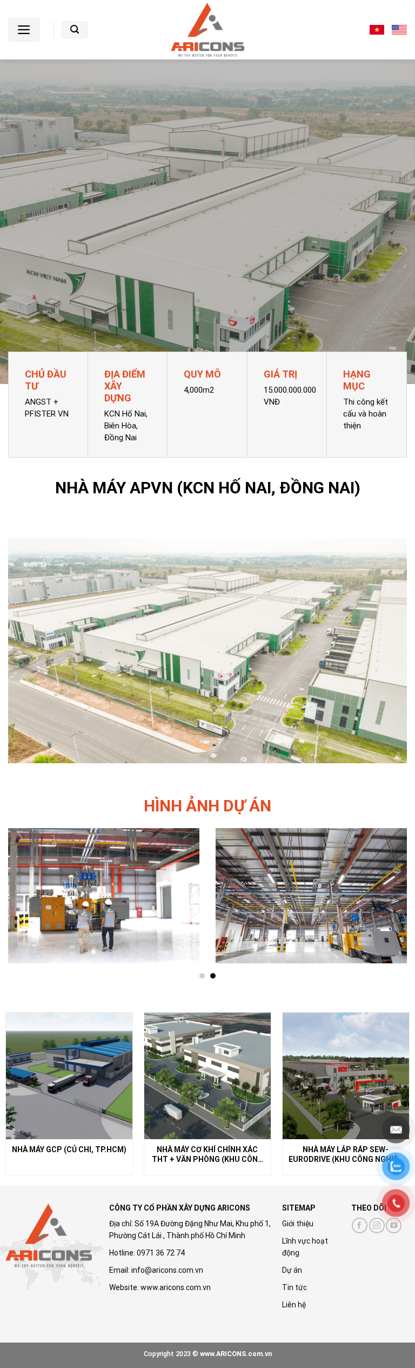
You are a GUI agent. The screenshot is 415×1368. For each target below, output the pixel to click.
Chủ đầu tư (45, 380)
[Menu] (24, 30)
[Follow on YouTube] (393, 1225)
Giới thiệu (297, 1223)
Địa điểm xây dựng (124, 386)
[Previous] (22, 904)
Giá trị (280, 374)
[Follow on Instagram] (377, 1225)
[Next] (393, 904)
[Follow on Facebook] (359, 1225)
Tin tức (294, 1287)
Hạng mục (357, 380)
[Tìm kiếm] (75, 29)
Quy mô (202, 374)
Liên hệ (294, 1304)
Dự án (292, 1270)
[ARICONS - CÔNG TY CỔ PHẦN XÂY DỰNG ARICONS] (207, 30)
